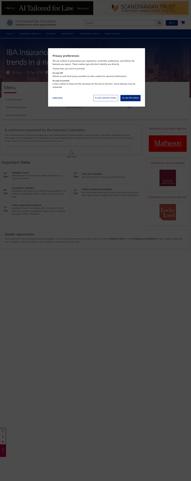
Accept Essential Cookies (106, 98)
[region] (96, 77)
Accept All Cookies (130, 98)
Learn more (58, 98)
